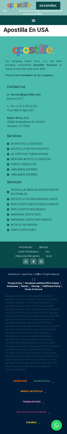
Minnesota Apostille (26, 326)
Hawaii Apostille (51, 309)
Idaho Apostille (13, 312)
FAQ (47, 251)
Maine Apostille (34, 319)
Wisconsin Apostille (41, 366)
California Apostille (46, 299)
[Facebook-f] (33, 261)
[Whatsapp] (26, 261)
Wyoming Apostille (15, 369)
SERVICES (43, 247)
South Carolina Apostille (28, 353)
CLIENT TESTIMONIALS (28, 251)
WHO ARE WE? (25, 247)
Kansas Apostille (30, 316)
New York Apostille (25, 339)
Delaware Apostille (25, 306)
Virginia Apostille (24, 362)
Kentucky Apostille (50, 316)
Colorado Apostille (15, 302)
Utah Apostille (38, 359)
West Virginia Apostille (17, 366)
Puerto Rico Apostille (26, 349)
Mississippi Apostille (48, 326)
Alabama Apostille (15, 296)
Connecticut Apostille (37, 302)
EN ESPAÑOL (48, 5)
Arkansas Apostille (25, 299)
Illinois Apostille (31, 312)
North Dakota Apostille (27, 342)
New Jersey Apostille (26, 336)
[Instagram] (41, 261)
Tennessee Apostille (26, 356)
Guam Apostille (33, 309)
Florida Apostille (45, 306)
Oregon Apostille (36, 346)
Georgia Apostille (14, 309)
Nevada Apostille (24, 332)
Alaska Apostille (34, 296)
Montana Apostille (35, 329)
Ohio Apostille (47, 342)
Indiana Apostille (49, 312)
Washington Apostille (46, 362)
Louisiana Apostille (15, 319)
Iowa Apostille (12, 316)
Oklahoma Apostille (15, 346)
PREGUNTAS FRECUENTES (27, 256)
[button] (33, 20)
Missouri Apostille (15, 329)
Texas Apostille (46, 356)
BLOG (49, 256)
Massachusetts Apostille (28, 322)
